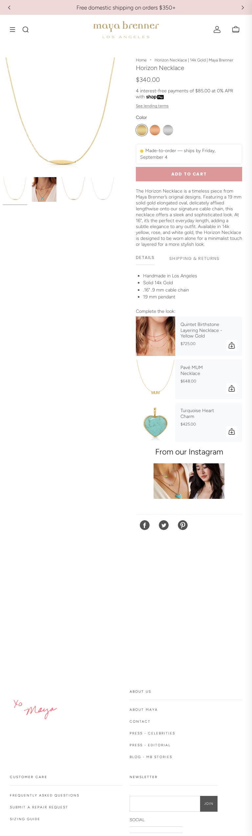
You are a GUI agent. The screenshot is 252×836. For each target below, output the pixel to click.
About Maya (144, 710)
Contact (140, 721)
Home (141, 60)
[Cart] (235, 29)
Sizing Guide (25, 819)
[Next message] (243, 7)
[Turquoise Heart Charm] (155, 422)
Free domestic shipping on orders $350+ (126, 7)
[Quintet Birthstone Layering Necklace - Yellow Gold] (155, 336)
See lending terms (152, 106)
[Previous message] (9, 7)
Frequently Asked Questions (44, 795)
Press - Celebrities (152, 733)
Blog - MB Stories (151, 757)
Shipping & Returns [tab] (194, 258)
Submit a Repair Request (39, 807)
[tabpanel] (189, 288)
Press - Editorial (150, 745)
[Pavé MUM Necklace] (155, 379)
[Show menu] (15, 30)
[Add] (231, 345)
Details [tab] (145, 257)
